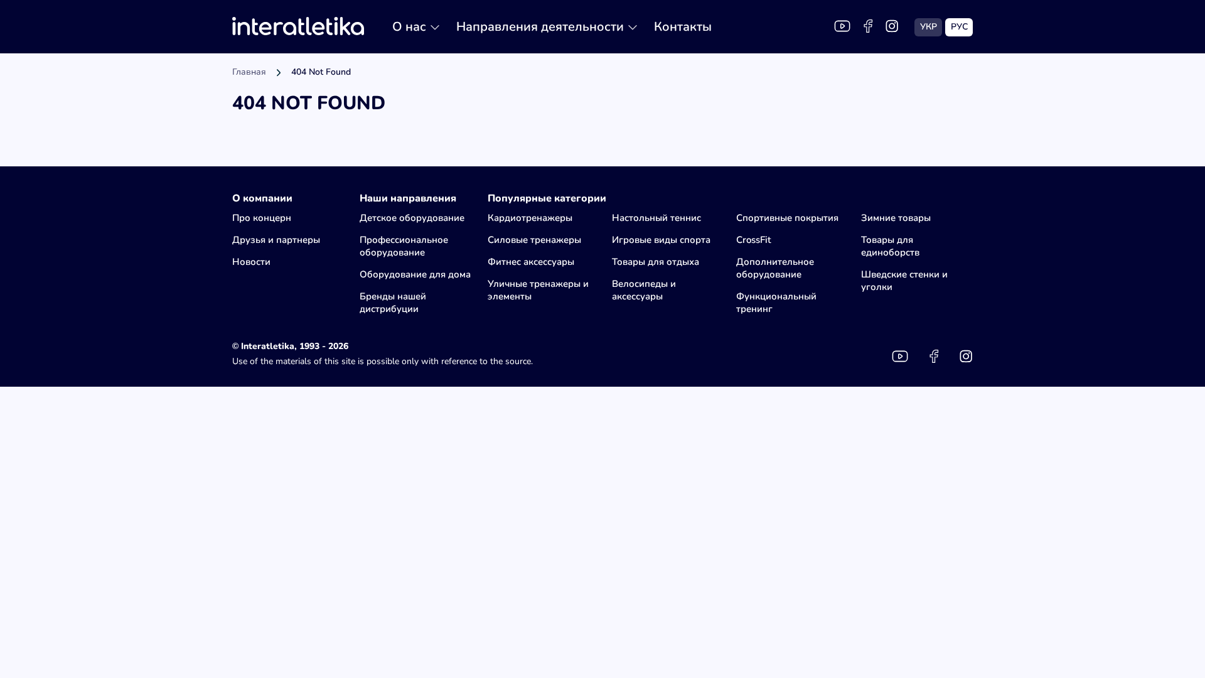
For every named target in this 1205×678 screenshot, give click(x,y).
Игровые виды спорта (661, 240)
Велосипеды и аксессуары (644, 290)
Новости (251, 262)
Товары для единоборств (890, 246)
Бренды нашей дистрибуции (393, 302)
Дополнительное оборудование (775, 268)
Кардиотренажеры (530, 218)
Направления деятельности (540, 26)
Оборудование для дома (415, 274)
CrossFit (753, 240)
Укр (928, 27)
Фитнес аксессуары (531, 262)
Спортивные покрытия (787, 218)
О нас (409, 26)
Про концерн (261, 218)
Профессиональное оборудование (404, 246)
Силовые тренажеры (534, 240)
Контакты (683, 26)
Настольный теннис (656, 218)
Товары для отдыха (655, 262)
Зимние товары (896, 218)
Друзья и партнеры (276, 240)
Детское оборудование (412, 218)
